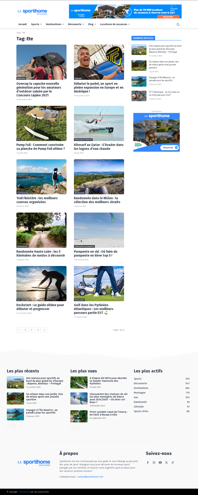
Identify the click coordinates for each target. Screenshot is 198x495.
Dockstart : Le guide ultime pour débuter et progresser (40, 307)
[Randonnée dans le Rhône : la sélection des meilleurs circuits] (99, 176)
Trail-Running (22, 193)
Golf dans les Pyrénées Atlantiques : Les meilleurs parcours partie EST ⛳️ (93, 309)
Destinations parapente (84, 246)
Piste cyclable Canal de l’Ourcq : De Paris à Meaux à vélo (108, 413)
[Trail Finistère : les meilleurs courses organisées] (41, 176)
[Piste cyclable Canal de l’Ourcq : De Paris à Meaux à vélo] (79, 416)
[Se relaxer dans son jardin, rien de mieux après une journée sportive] (138, 65)
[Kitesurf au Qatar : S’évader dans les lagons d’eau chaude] (99, 123)
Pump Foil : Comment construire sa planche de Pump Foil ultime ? (40, 147)
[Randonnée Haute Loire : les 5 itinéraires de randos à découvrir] (41, 230)
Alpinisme (21, 78)
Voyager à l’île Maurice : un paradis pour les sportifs (42, 411)
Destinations (22, 246)
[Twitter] (166, 462)
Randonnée (79, 193)
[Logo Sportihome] (41, 12)
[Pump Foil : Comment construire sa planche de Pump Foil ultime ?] (41, 123)
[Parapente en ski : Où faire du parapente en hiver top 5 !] (99, 230)
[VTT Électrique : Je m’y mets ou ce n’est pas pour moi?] (138, 96)
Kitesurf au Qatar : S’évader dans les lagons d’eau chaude (99, 147)
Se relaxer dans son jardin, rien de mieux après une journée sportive (164, 64)
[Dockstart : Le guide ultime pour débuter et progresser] (41, 283)
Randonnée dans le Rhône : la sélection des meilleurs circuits (97, 200)
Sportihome (24, 492)
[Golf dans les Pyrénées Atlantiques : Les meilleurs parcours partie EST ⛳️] (99, 283)
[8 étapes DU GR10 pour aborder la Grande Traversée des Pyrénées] (79, 382)
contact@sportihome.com (90, 476)
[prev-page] (9, 426)
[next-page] (44, 329)
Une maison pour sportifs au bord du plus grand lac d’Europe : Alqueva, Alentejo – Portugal (165, 49)
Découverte (79, 300)
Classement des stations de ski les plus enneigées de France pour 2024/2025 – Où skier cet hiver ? (108, 398)
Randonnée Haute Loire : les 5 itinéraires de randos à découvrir (40, 253)
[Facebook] (147, 462)
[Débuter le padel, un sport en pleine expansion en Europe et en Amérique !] (99, 62)
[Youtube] (160, 462)
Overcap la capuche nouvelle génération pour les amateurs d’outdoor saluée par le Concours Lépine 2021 (38, 89)
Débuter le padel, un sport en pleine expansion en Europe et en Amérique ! (98, 87)
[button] (178, 24)
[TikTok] (172, 462)
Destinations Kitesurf (83, 140)
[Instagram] (154, 462)
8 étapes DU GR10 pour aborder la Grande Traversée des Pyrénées (108, 381)
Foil (18, 140)
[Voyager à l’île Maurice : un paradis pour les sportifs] (138, 81)
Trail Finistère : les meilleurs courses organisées (37, 200)
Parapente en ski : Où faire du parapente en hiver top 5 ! (95, 253)
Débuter (78, 78)
